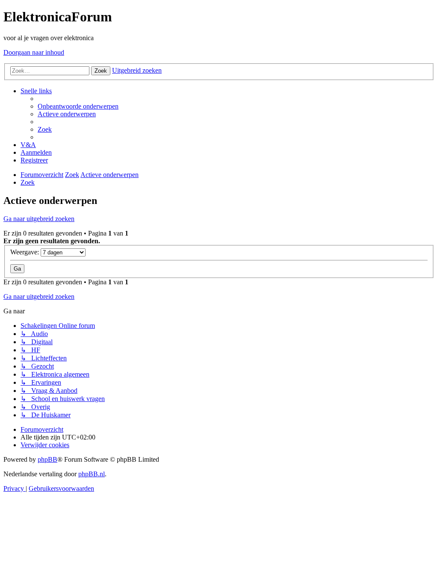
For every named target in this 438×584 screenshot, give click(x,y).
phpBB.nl (91, 474)
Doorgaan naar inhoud (33, 52)
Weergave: (25, 252)
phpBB (47, 459)
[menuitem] (78, 106)
